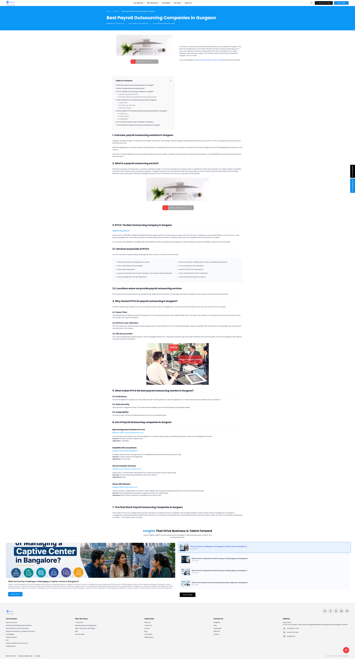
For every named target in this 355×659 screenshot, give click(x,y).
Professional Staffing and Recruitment (19, 625)
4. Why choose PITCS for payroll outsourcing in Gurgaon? (136, 100)
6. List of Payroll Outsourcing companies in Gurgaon (134, 122)
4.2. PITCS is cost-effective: (126, 105)
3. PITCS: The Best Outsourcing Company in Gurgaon (134, 91)
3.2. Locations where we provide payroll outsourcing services (137, 97)
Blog (145, 631)
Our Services (138, 3)
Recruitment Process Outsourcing (17, 628)
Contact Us (148, 625)
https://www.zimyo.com (128, 487)
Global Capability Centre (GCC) (17, 643)
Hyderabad (217, 628)
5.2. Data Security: (123, 116)
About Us (188, 3)
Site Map (37, 656)
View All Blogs (187, 595)
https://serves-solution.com (130, 469)
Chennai (216, 634)
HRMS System (148, 637)
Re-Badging (10, 634)
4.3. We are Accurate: (125, 108)
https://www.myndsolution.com (131, 433)
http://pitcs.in (124, 231)
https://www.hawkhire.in (128, 451)
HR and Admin (80, 634)
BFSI (76, 631)
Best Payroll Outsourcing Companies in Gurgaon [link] (138, 11)
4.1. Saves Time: (123, 103)
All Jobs (147, 628)
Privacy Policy (11, 656)
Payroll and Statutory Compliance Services (20, 631)
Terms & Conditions (25, 656)
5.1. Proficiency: (122, 114)
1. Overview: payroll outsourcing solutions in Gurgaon (134, 85)
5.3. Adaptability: (123, 119)
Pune (215, 625)
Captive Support (11, 637)
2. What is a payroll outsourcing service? (130, 88)
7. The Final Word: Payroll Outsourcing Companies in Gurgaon (137, 125)
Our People (166, 3)
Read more (15, 594)
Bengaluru (217, 622)
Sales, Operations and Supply (85, 628)
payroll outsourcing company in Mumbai (210, 60)
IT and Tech (79, 622)
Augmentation (11, 646)
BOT (7, 640)
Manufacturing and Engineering (85, 625)
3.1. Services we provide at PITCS (128, 94)
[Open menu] (350, 3)
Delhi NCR (217, 631)
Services (116, 11)
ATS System (148, 634)
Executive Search (11, 622)
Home (108, 11)
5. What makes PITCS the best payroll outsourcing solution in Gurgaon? (141, 111)
